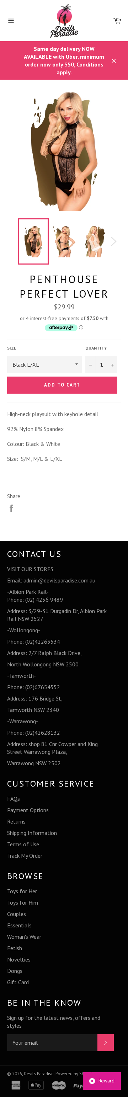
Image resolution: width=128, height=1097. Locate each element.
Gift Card (18, 982)
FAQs (13, 798)
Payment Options (28, 810)
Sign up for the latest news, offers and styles (53, 1021)
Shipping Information (32, 832)
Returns (16, 821)
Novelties (19, 959)
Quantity (96, 348)
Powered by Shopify (74, 1074)
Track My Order (24, 855)
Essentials (19, 925)
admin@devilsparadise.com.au (59, 580)
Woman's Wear (24, 936)
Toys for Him (22, 902)
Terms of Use (23, 844)
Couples (16, 913)
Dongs (14, 970)
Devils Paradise (39, 1074)
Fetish (14, 948)
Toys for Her (22, 891)
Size (11, 348)
